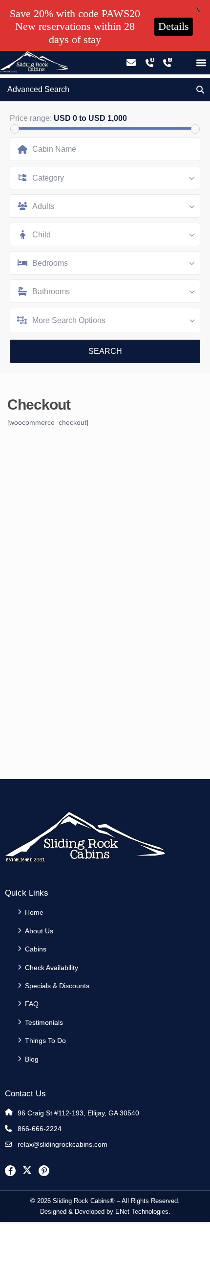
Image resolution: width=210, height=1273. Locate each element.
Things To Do (45, 1040)
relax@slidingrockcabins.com (62, 1144)
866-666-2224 (40, 1129)
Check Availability (51, 968)
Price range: (31, 118)
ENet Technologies (141, 1211)
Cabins (35, 949)
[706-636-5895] (167, 63)
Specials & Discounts (57, 986)
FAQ (32, 1004)
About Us (39, 931)
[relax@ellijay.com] (131, 63)
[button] (201, 62)
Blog (32, 1059)
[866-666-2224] (149, 63)
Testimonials (44, 1022)
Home (34, 912)
